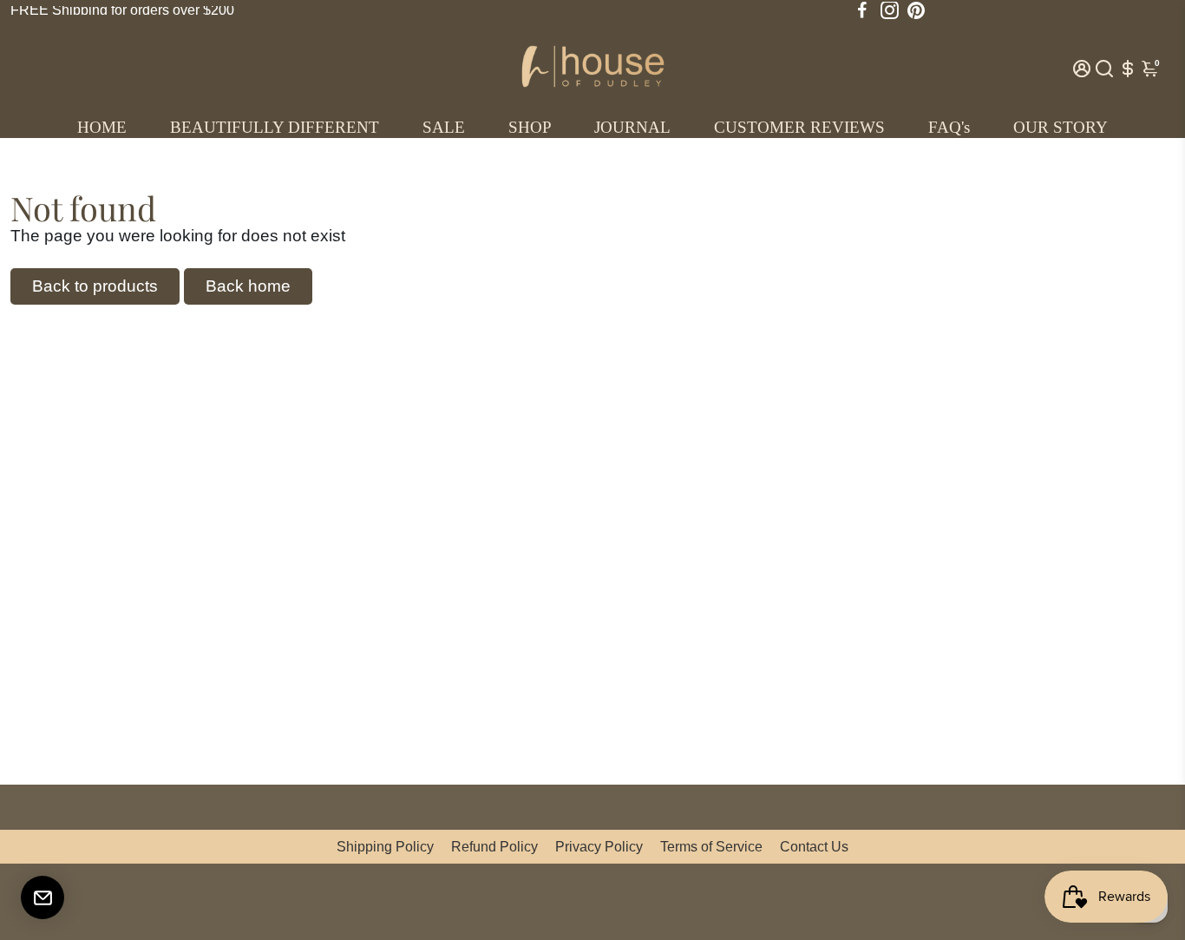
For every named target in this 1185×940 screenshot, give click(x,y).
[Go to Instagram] (889, 10)
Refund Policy (494, 846)
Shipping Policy (385, 846)
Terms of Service (711, 846)
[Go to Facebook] (862, 10)
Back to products (95, 286)
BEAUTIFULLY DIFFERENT (274, 127)
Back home (248, 286)
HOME (102, 127)
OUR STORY (1060, 127)
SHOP (530, 127)
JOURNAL (632, 127)
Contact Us (814, 846)
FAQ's (949, 127)
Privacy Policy (599, 846)
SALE (443, 127)
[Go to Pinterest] (916, 10)
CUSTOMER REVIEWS (799, 127)
